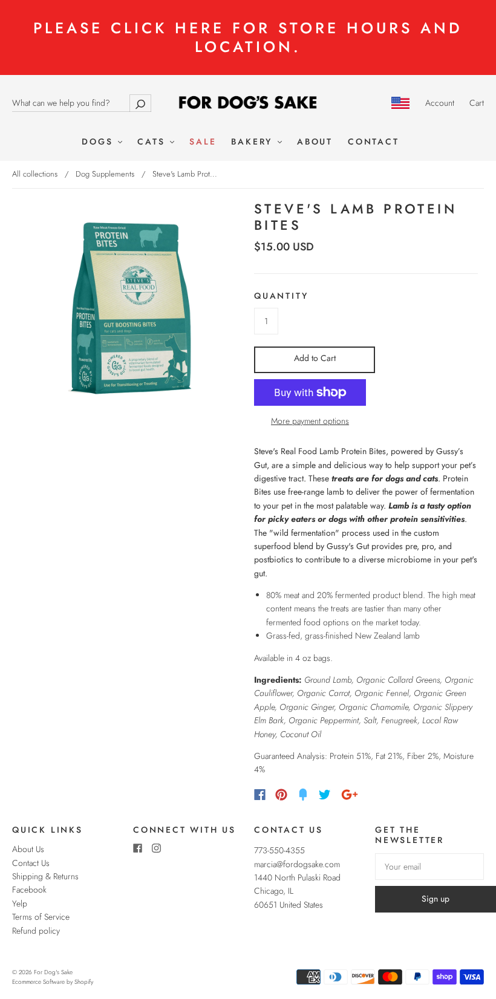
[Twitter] (325, 795)
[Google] (350, 795)
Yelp (19, 903)
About (315, 142)
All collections (34, 174)
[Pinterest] (281, 795)
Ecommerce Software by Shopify (52, 981)
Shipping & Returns (45, 876)
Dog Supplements (105, 174)
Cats (153, 142)
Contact (373, 142)
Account (439, 103)
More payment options (310, 421)
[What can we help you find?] (81, 103)
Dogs (99, 142)
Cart (476, 103)
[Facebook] (259, 795)
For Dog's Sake (53, 972)
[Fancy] (303, 795)
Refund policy (36, 931)
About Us (28, 849)
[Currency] (400, 103)
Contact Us (31, 863)
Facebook (29, 889)
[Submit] (140, 103)
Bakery (253, 142)
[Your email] (429, 866)
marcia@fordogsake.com (297, 864)
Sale (202, 142)
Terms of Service (41, 917)
